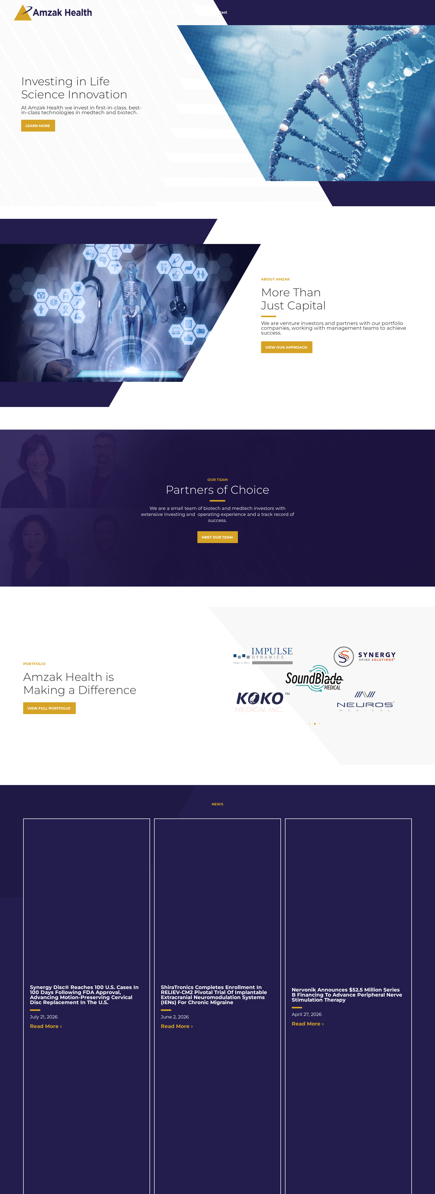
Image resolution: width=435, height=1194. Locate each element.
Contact (219, 12)
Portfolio (174, 12)
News (197, 12)
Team (151, 12)
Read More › (46, 1026)
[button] (310, 724)
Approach (127, 12)
